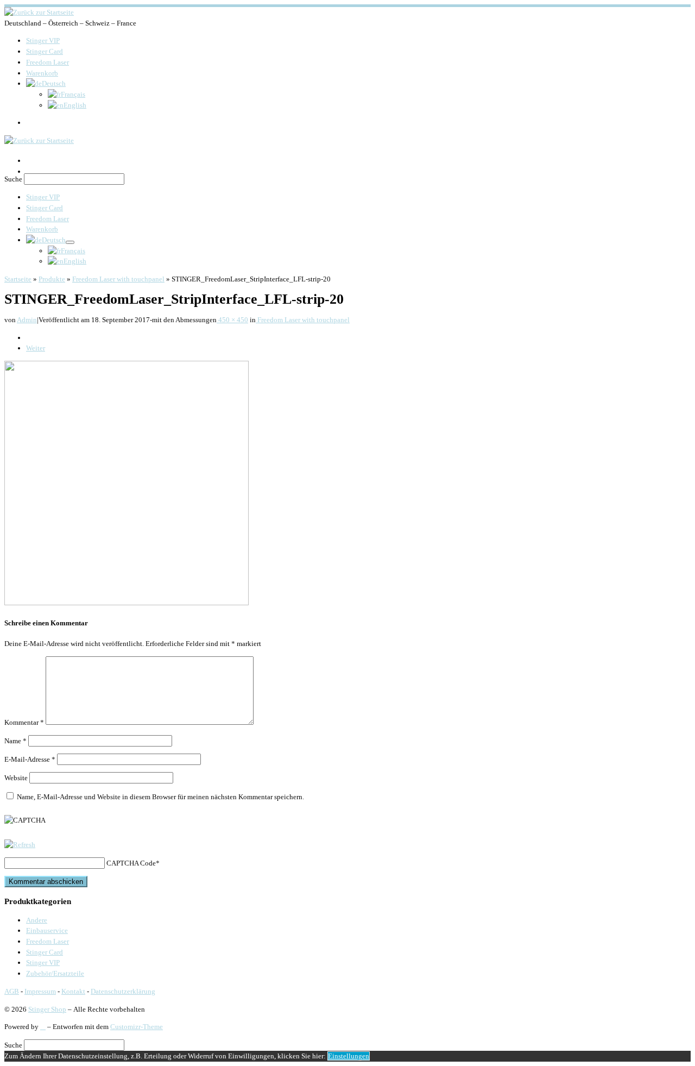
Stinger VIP (43, 962)
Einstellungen (348, 1056)
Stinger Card (44, 952)
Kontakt (73, 991)
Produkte (52, 279)
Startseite (17, 279)
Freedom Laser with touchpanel (118, 279)
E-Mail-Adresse (29, 759)
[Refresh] (19, 845)
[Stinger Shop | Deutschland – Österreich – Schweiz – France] (39, 12)
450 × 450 (232, 320)
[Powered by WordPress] (43, 1026)
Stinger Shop (47, 1009)
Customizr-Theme (136, 1027)
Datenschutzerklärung (123, 991)
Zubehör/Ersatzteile (55, 973)
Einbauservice (47, 930)
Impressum (40, 991)
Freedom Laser (47, 941)
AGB (11, 991)
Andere (36, 920)
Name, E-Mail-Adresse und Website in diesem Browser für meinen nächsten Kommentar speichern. (160, 797)
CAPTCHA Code (131, 863)
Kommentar (24, 722)
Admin (27, 320)
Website (16, 778)
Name (15, 741)
